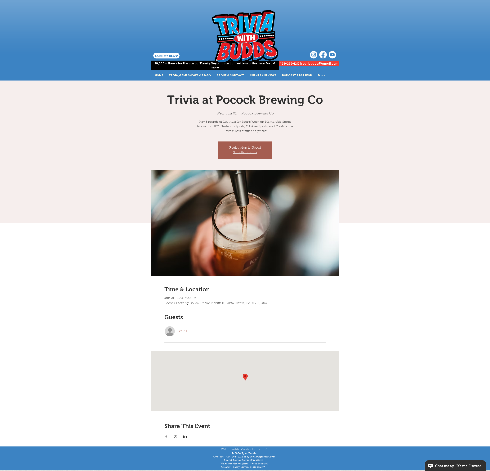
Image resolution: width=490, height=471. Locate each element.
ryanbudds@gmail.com (319, 64)
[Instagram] (313, 54)
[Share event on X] (175, 436)
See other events (245, 152)
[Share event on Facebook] (166, 436)
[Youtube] (332, 54)
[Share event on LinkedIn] (185, 436)
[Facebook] (323, 54)
